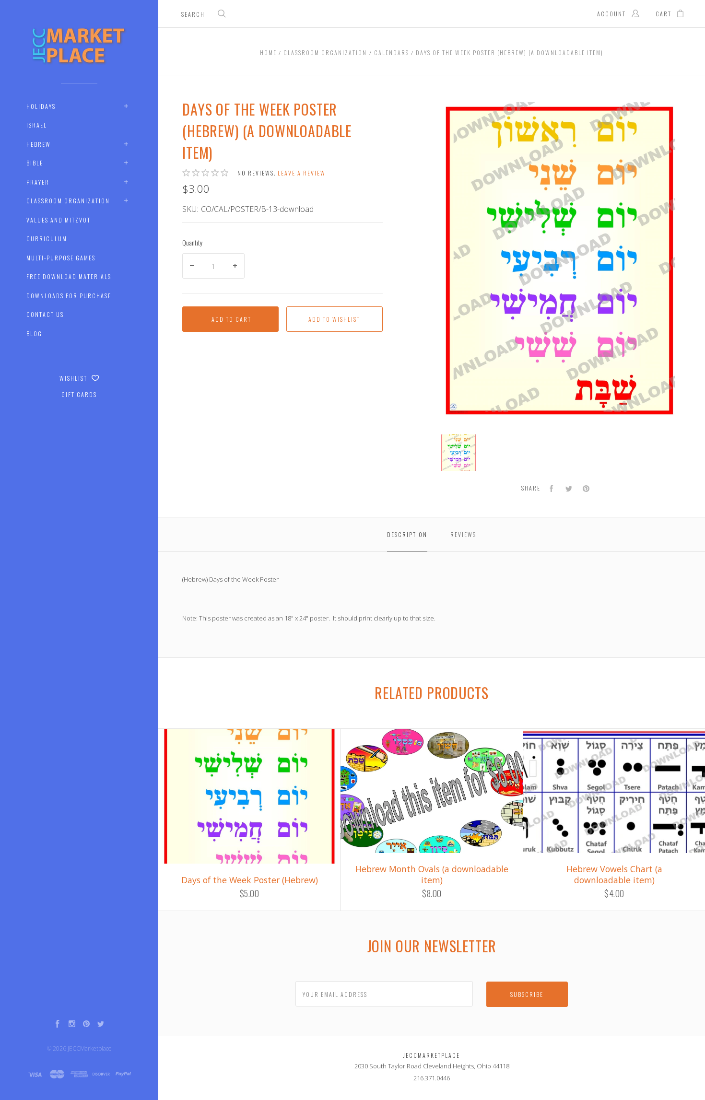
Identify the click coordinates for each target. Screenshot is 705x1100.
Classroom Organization (68, 201)
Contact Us (45, 314)
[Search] (222, 15)
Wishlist (74, 378)
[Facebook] (57, 1024)
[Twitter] (100, 1024)
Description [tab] (407, 534)
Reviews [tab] (463, 534)
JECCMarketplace (90, 1048)
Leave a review (302, 173)
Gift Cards (79, 394)
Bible (34, 163)
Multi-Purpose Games (60, 258)
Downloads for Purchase (68, 296)
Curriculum (46, 238)
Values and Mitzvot (58, 220)
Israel (36, 125)
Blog (34, 333)
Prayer (37, 182)
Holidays (41, 106)
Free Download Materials (68, 276)
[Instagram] (72, 1024)
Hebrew (38, 144)
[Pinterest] (86, 1024)
